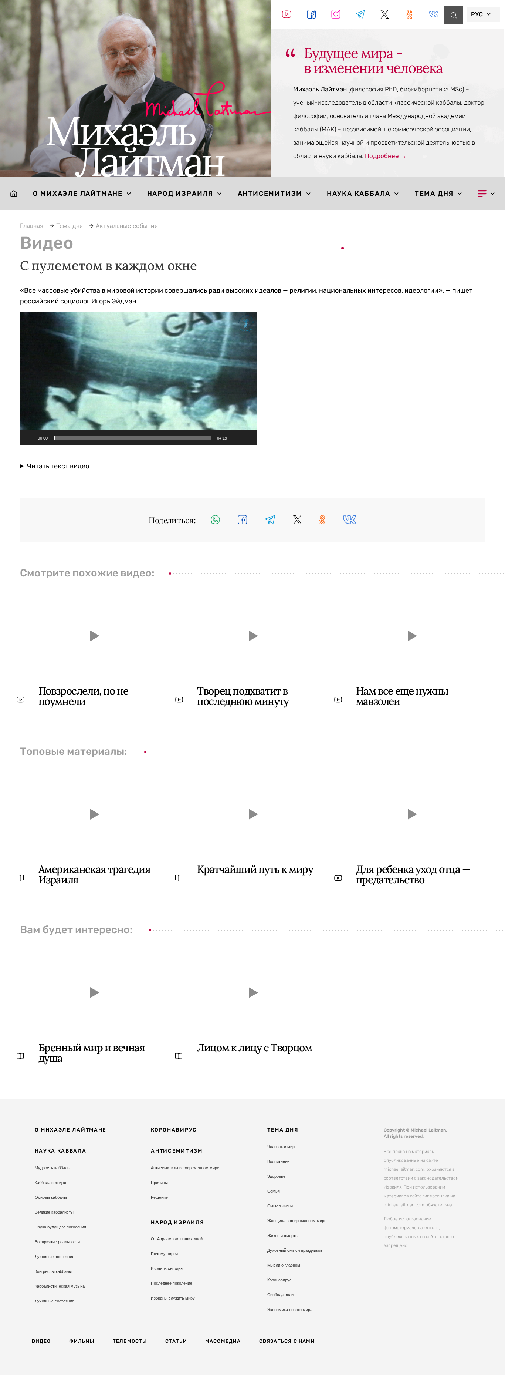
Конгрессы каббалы (53, 1271)
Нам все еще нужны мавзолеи (402, 696)
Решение (159, 1197)
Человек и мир (281, 1146)
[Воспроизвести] (29, 437)
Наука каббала (358, 193)
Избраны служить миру (173, 1298)
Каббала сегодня (50, 1182)
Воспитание (278, 1161)
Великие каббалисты (54, 1212)
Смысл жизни (280, 1206)
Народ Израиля (180, 193)
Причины (159, 1182)
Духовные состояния (54, 1256)
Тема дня (434, 193)
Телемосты (130, 1341)
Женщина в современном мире (296, 1220)
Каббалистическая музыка (60, 1286)
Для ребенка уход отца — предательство (413, 874)
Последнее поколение (171, 1283)
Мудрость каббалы (52, 1168)
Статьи (176, 1341)
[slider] (132, 438)
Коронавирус (174, 1130)
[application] (138, 378)
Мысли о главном (283, 1265)
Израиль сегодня (167, 1268)
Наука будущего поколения (60, 1227)
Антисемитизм (270, 193)
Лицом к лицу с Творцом (254, 1047)
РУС (477, 14)
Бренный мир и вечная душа (91, 1053)
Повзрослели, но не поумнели (83, 696)
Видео (41, 1341)
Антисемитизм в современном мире (185, 1168)
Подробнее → (386, 155)
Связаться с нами (287, 1341)
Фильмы (82, 1341)
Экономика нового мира (289, 1309)
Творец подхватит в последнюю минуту (243, 696)
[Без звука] (235, 437)
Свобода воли (280, 1294)
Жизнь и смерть (282, 1235)
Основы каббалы (51, 1197)
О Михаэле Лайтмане (78, 193)
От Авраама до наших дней (177, 1239)
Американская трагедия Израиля (94, 874)
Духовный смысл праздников (294, 1250)
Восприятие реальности (57, 1242)
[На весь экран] (247, 437)
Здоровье (276, 1176)
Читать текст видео (58, 466)
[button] (138, 378)
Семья (273, 1191)
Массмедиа (223, 1341)
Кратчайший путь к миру (255, 869)
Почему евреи (164, 1253)
